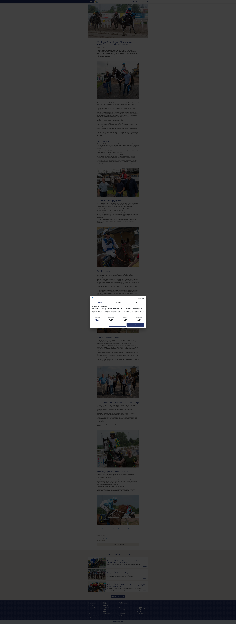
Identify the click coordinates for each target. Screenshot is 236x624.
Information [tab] (118, 302)
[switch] (111, 320)
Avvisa (117, 324)
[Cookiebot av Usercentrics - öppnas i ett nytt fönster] (139, 298)
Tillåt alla (135, 324)
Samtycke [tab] (99, 302)
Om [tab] (136, 302)
